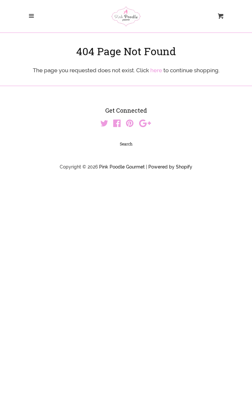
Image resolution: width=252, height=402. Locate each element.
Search (126, 143)
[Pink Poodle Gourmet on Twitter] (104, 124)
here (156, 70)
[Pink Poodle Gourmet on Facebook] (117, 124)
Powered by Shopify (170, 166)
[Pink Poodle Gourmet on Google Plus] (145, 124)
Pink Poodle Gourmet (122, 166)
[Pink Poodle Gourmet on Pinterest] (130, 124)
